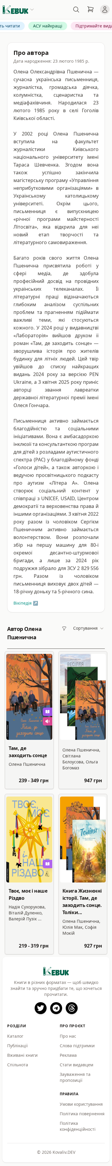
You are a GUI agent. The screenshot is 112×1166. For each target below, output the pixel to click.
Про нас (68, 1036)
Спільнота (17, 1065)
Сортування (85, 628)
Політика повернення (82, 1113)
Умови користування (81, 1104)
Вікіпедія (25, 603)
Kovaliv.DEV (64, 1152)
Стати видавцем (76, 1065)
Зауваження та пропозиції (75, 1077)
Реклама (68, 1055)
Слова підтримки (77, 1045)
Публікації (17, 1045)
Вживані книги (22, 1055)
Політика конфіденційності (78, 1126)
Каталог (15, 1036)
